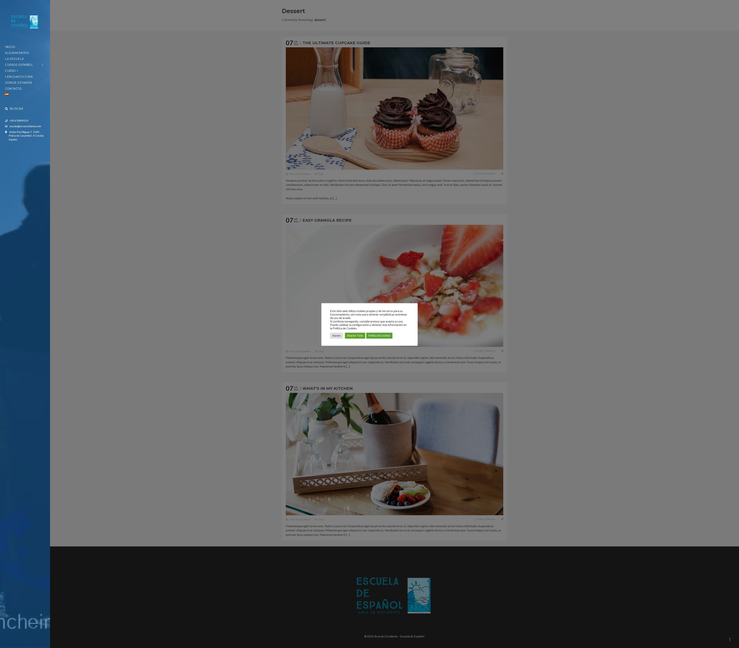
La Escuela (14, 58)
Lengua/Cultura (19, 76)
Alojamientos (17, 52)
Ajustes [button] (336, 335)
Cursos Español (19, 64)
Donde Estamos (18, 82)
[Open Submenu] (42, 64)
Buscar (16, 108)
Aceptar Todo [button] (355, 335)
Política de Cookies (379, 335)
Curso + (11, 70)
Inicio (10, 46)
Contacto (13, 88)
